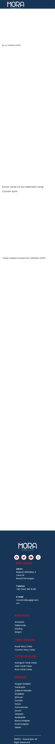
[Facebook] (16, 557)
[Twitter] (23, 557)
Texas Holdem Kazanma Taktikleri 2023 (23, 258)
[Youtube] (31, 557)
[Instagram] (38, 557)
